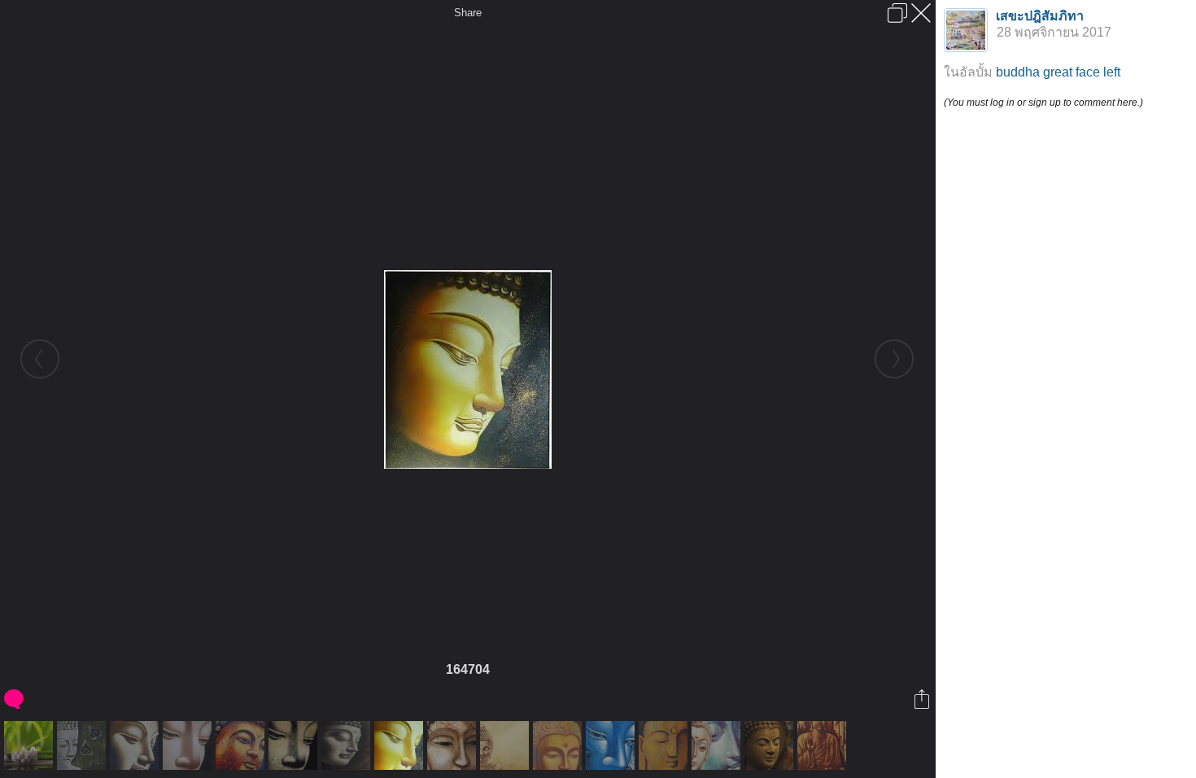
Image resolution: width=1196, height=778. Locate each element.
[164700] (189, 745)
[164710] (718, 745)
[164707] (559, 745)
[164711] (770, 745)
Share (468, 13)
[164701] (242, 745)
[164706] (506, 745)
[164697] (30, 745)
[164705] (453, 745)
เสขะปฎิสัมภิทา (1040, 16)
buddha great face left (1058, 72)
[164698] (83, 745)
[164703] (347, 745)
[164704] (400, 745)
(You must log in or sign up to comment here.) (1043, 102)
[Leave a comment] (15, 699)
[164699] (136, 745)
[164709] (665, 745)
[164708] (612, 745)
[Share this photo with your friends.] (923, 699)
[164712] (823, 745)
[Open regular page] (897, 13)
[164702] (294, 745)
